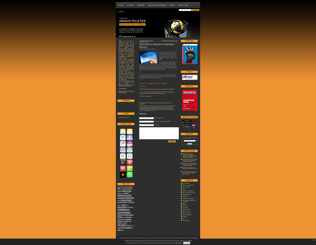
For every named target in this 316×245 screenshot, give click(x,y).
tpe (127, 225)
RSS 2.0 (157, 109)
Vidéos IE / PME (183, 5)
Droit (151, 107)
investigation (129, 215)
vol (132, 227)
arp (119, 188)
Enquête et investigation (157, 107)
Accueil (121, 5)
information (122, 207)
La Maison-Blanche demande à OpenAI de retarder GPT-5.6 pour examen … (190, 173)
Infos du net (149, 108)
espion (119, 200)
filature (125, 202)
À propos (130, 5)
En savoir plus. (179, 243)
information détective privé (168, 107)
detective (126, 191)
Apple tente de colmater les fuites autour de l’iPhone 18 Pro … (190, 168)
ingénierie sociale (152, 102)
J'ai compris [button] (187, 243)
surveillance (124, 222)
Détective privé (147, 107)
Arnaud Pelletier (122, 88)
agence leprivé (121, 186)
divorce (119, 193)
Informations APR (142, 108)
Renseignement (186, 209)
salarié (129, 221)
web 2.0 (122, 230)
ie (124, 204)
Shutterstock (148, 96)
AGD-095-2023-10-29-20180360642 (137, 238)
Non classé (185, 205)
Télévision (185, 216)
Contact (121, 11)
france (119, 205)
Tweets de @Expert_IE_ (124, 117)
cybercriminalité (127, 188)
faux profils (144, 102)
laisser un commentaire (170, 109)
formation (131, 202)
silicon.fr (151, 83)
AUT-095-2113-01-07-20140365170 (168, 238)
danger (120, 191)
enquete (121, 198)
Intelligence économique (157, 5)
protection (128, 217)
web (119, 230)
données (123, 193)
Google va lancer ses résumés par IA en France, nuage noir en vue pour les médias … (190, 164)
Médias (172, 5)
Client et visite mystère (188, 185)
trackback (146, 110)
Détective (141, 5)
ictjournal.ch (164, 83)
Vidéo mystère (186, 220)
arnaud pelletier (128, 186)
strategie (120, 223)
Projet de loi (185, 207)
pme (120, 217)
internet (120, 215)
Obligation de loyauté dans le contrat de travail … (146, 41)
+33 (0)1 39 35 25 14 (128, 37)
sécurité (122, 225)
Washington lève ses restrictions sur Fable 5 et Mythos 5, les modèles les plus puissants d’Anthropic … (190, 155)
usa (133, 225)
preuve (123, 217)
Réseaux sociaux (164, 102)
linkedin (158, 102)
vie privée (126, 227)
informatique (130, 207)
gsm (121, 205)
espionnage (126, 200)
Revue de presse (187, 212)
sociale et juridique (187, 214)
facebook (120, 202)
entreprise (129, 198)
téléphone (130, 225)
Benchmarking (186, 183)
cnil (121, 188)
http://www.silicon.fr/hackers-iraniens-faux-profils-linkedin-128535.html (158, 89)
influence (126, 205)
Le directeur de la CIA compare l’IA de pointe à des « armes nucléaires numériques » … (190, 160)
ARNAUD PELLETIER (132, 21)
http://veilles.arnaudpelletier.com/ (126, 84)
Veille (184, 218)
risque (128, 219)
